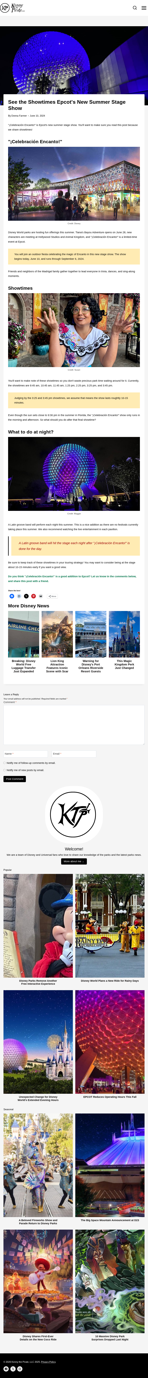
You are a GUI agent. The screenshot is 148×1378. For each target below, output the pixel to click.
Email (57, 753)
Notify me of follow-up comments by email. (31, 763)
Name (9, 753)
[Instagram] (19, 1369)
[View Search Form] (134, 8)
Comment (9, 702)
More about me (72, 861)
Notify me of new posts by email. (25, 770)
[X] (13, 1369)
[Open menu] (144, 8)
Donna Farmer (19, 115)
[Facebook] (6, 1369)
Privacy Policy (48, 1362)
